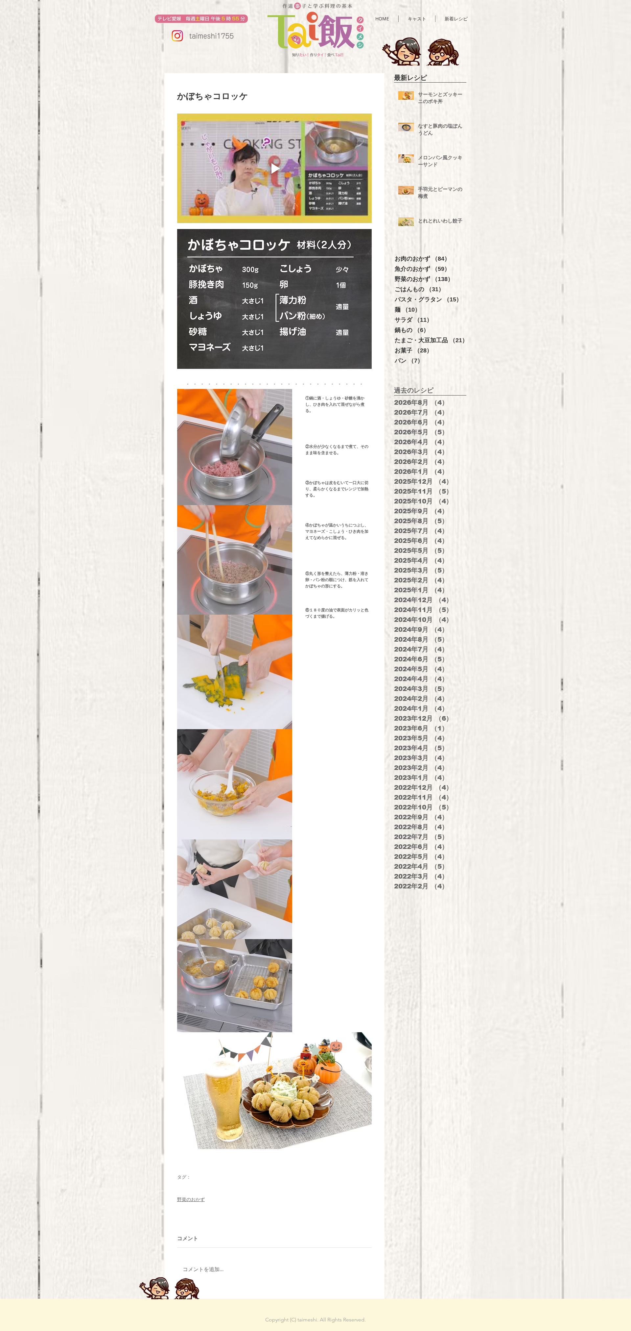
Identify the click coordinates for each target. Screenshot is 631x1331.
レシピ (183, 1186)
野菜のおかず (191, 1199)
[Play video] (274, 168)
